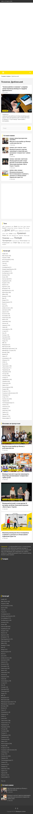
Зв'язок (4, 323)
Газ (24, 228)
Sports (4, 261)
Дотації (16, 230)
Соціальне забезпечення (9, 393)
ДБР (3, 230)
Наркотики (21, 235)
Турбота (4, 412)
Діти (16, 147)
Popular (4, 257)
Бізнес (4, 277)
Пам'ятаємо (24, 159)
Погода (4, 373)
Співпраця (5, 395)
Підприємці (5, 370)
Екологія (4, 313)
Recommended (6, 259)
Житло (4, 319)
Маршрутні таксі (15, 235)
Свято (11, 242)
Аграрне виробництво (8, 269)
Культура (19, 147)
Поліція (18, 238)
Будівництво (5, 281)
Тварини (4, 401)
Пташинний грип (15, 240)
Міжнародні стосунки (8, 350)
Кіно (3, 333)
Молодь (4, 352)
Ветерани (16, 228)
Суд (19, 242)
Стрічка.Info (4, 546)
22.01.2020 (5, 92)
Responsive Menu (30, 1)
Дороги (4, 312)
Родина (4, 389)
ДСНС (7, 230)
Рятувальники (6, 242)
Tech (3, 263)
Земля (7, 233)
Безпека (12, 170)
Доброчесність (6, 308)
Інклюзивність (6, 329)
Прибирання (5, 379)
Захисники (17, 159)
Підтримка (12, 139)
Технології (5, 406)
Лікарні (4, 235)
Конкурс (4, 335)
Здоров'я (4, 325)
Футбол (24, 242)
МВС (3, 342)
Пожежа (5, 238)
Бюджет (4, 228)
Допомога (5, 310)
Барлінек (28, 226)
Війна (15, 170)
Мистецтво (5, 346)
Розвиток (4, 391)
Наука (3, 356)
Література (5, 339)
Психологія (5, 383)
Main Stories (5, 255)
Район (4, 385)
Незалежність (6, 358)
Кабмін (11, 233)
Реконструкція (23, 240)
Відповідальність (6, 290)
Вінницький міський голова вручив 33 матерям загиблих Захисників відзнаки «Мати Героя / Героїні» (15, 505)
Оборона (4, 360)
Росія (29, 240)
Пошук (29, 128)
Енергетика (5, 317)
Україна (4, 416)
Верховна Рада (10, 228)
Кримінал (21, 233)
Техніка (4, 404)
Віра (3, 298)
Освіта (24, 147)
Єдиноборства (8, 226)
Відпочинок (5, 292)
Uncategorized (6, 267)
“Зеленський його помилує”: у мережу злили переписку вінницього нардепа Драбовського (15, 88)
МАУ (8, 235)
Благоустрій (5, 279)
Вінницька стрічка (20, 811)
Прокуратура (6, 240)
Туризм (4, 414)
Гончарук (27, 228)
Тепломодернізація (7, 402)
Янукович (4, 244)
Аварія (15, 226)
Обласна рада (26, 235)
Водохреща (20, 228)
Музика (4, 354)
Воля (3, 304)
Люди (3, 341)
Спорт (15, 242)
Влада (4, 300)
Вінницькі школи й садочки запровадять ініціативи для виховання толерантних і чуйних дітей (15, 475)
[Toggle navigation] (3, 72)
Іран (12, 226)
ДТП (13, 230)
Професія (4, 381)
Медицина (5, 344)
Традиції (4, 408)
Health (4, 253)
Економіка (5, 315)
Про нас (3, 781)
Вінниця (12, 138)
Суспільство (5, 399)
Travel (3, 265)
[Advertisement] (16, 52)
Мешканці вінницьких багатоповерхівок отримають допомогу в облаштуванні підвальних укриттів (15, 534)
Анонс (21, 226)
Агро (19, 226)
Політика (5, 110)
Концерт (14, 233)
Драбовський (21, 230)
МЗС (10, 235)
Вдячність (5, 286)
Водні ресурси (6, 302)
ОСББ (3, 362)
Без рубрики (5, 271)
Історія (4, 331)
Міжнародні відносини (21, 138)
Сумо (21, 242)
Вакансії (4, 284)
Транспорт (5, 410)
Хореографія (5, 418)
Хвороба (27, 242)
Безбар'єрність (6, 273)
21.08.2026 (12, 145)
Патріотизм (5, 368)
